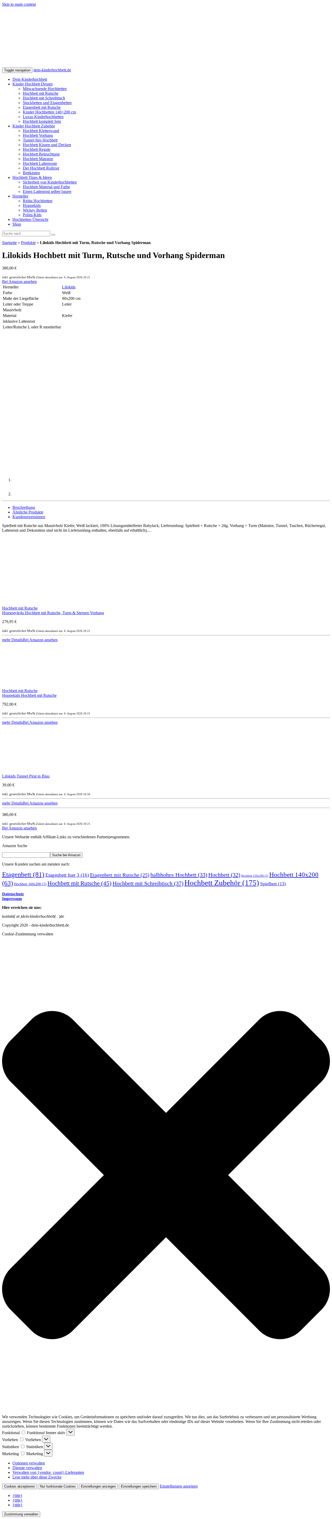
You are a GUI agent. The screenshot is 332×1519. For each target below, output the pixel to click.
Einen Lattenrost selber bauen (47, 191)
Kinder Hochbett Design (32, 84)
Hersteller (20, 196)
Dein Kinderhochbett (29, 79)
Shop (16, 224)
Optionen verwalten (28, 1463)
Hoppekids (32, 205)
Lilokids (68, 287)
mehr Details (12, 640)
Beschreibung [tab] (23, 507)
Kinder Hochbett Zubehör (33, 126)
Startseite (9, 242)
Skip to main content (19, 4)
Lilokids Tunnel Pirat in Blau (26, 776)
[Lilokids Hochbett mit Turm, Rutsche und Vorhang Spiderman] (48, 395)
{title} (17, 1495)
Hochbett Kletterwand (41, 131)
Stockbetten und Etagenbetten (47, 102)
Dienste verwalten (27, 1468)
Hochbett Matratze (38, 159)
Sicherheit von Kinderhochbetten (50, 182)
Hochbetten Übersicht (30, 219)
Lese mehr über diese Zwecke (36, 1477)
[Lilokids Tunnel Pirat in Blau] (36, 771)
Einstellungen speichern (139, 1486)
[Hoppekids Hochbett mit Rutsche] (36, 686)
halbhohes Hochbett (178, 875)
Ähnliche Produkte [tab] (27, 512)
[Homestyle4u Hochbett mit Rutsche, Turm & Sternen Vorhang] (36, 603)
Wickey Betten (35, 210)
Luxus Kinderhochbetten (43, 116)
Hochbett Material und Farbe (46, 187)
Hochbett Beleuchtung (41, 154)
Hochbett (224, 875)
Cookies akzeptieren (19, 1486)
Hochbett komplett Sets (42, 121)
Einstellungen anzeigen (98, 1486)
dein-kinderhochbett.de (52, 70)
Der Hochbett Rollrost (41, 168)
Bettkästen (31, 173)
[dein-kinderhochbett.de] (151, 65)
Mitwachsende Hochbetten (45, 88)
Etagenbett (23, 874)
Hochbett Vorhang (38, 135)
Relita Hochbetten (37, 201)
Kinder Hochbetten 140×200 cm (49, 112)
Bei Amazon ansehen (19, 281)
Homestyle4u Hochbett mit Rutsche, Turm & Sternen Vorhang (53, 613)
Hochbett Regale (36, 149)
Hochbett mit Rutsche (40, 93)
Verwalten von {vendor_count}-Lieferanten (48, 1472)
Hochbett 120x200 (254, 875)
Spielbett (273, 883)
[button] (166, 1175)
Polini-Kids (32, 215)
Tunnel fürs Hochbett (40, 140)
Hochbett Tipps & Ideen (32, 177)
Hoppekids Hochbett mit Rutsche (29, 695)
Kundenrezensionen (28, 517)
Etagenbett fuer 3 (67, 875)
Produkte (28, 242)
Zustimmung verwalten (21, 1514)
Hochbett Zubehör (221, 883)
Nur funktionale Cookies (58, 1486)
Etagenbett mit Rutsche (42, 107)
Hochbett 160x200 (30, 884)
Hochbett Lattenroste (40, 163)
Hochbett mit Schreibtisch (44, 98)
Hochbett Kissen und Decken (47, 145)
